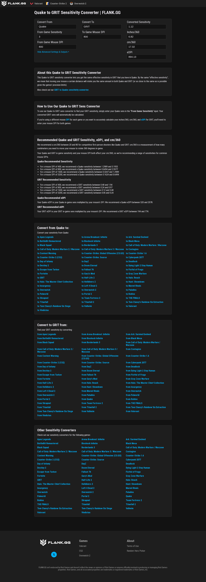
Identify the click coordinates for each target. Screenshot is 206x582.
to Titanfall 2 (88, 302)
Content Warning (45, 455)
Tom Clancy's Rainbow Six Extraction (54, 508)
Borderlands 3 (88, 447)
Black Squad (43, 447)
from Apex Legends (46, 334)
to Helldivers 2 (89, 281)
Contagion (131, 451)
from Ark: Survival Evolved (138, 334)
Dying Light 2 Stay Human (138, 467)
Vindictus (86, 512)
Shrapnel (86, 500)
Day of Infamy (43, 463)
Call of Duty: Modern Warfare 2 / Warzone (57, 451)
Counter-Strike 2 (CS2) (48, 459)
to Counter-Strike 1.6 (136, 253)
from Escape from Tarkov (49, 374)
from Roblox (131, 399)
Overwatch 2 (87, 492)
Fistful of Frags (133, 472)
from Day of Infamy (46, 366)
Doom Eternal (88, 467)
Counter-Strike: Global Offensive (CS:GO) (101, 455)
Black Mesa (131, 443)
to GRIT (41, 277)
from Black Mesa (134, 338)
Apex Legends (44, 439)
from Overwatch (133, 391)
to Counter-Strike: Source (94, 257)
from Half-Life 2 (45, 383)
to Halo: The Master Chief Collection (55, 281)
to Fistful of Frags (134, 269)
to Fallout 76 (88, 269)
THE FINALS (43, 504)
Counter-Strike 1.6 (135, 455)
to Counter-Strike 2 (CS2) (49, 257)
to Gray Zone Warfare (136, 273)
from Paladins (88, 395)
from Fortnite (43, 378)
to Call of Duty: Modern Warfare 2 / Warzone (58, 249)
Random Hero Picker (136, 551)
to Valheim (87, 306)
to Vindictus (43, 310)
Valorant (41, 512)
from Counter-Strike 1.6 (137, 356)
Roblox (40, 500)
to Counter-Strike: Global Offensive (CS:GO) (103, 253)
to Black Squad (44, 245)
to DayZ (85, 261)
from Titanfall (44, 407)
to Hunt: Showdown (135, 281)
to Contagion (132, 249)
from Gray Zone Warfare (137, 378)
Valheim (129, 508)
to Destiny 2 (43, 265)
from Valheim (88, 411)
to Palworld (42, 294)
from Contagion (133, 349)
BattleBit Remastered (47, 443)
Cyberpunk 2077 (133, 459)
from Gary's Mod (89, 378)
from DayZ (86, 366)
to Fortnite (42, 273)
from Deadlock (133, 366)
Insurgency (42, 488)
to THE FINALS (133, 298)
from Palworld (132, 395)
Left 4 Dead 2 (88, 488)
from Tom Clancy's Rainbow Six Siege (55, 411)
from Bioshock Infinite (92, 338)
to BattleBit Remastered (49, 241)
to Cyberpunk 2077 (135, 257)
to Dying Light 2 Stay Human (139, 265)
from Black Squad (45, 342)
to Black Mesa (132, 241)
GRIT (39, 480)
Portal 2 (85, 496)
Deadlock (130, 463)
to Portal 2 (87, 294)
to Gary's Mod (88, 273)
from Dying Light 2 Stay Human (140, 370)
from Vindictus (44, 415)
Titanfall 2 (131, 504)
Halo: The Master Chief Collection (53, 484)
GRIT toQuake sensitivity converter (71, 90)
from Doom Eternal (91, 370)
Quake (129, 496)
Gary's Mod (87, 476)
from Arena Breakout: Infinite (96, 334)
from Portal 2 (43, 399)
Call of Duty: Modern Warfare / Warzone (145, 447)
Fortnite (41, 476)
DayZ (84, 463)
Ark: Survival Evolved (136, 439)
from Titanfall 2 (89, 407)
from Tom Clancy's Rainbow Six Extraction (146, 407)
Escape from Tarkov (46, 472)
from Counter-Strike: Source (95, 362)
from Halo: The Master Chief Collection (145, 383)
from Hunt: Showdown (92, 387)
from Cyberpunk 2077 (136, 362)
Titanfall (86, 504)
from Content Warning (48, 356)
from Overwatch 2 (45, 395)
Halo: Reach (131, 480)
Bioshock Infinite (90, 443)
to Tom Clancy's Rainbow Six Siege (53, 306)
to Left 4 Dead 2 (89, 285)
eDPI (143, 119)
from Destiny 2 (44, 370)
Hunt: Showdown (134, 484)
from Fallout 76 (89, 374)
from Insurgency (134, 387)
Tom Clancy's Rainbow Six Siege (97, 508)
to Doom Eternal (89, 265)
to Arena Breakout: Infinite (94, 237)
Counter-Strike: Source (93, 459)
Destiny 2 (41, 467)
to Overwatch (43, 290)
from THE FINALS (134, 403)
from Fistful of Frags (136, 374)
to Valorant (131, 306)
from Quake (87, 399)
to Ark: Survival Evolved (137, 237)
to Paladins (131, 290)
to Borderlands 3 (90, 245)
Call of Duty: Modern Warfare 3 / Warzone (101, 451)
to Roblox (130, 294)
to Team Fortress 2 (91, 298)
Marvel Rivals (132, 488)
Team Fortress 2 (134, 500)
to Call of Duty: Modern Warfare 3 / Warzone (103, 249)
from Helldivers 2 (45, 387)
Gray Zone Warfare (135, 476)
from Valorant (132, 411)
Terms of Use (133, 546)
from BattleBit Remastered (50, 338)
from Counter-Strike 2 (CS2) (51, 362)
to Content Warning (46, 253)
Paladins (130, 492)
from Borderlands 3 (91, 342)
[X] (54, 556)
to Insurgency (43, 285)
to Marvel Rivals (133, 285)
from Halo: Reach (90, 383)
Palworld (41, 496)
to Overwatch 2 (89, 290)
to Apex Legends (45, 237)
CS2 (81, 551)
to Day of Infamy (45, 261)
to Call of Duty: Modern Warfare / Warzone (146, 245)
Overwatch (42, 492)
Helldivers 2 (87, 484)
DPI (67, 119)
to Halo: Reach (133, 277)
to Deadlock (131, 261)
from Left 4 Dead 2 (46, 391)
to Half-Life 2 (88, 277)
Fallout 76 (86, 472)
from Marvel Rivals (90, 391)
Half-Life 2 (87, 480)
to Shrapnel (42, 298)
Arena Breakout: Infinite (93, 439)
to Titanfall (42, 302)
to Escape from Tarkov (48, 269)
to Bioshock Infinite (91, 241)
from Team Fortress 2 (92, 403)
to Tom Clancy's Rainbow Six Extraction (144, 302)
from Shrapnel (44, 403)
